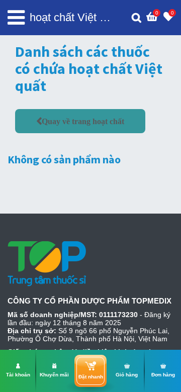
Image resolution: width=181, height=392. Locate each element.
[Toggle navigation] (16, 18)
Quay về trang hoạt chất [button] (83, 121)
